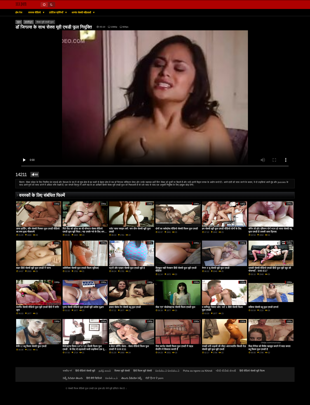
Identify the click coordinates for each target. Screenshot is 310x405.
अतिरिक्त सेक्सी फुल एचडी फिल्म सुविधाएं (81, 267)
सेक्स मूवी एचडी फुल (45, 22)
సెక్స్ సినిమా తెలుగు (73, 378)
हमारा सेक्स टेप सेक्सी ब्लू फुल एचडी (125, 307)
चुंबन (19, 22)
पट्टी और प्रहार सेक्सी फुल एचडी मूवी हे (127, 267)
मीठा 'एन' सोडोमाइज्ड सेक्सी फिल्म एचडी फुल (175, 307)
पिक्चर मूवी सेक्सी (122, 370)
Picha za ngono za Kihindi (197, 370)
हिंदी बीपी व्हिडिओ (94, 378)
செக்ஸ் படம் (111, 378)
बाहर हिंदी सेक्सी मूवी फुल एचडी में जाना (33, 267)
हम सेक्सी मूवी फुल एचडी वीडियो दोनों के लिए (221, 228)
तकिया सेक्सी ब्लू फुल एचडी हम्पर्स (263, 307)
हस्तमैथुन (28, 22)
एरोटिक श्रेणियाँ (56, 12)
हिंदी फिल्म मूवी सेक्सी (142, 370)
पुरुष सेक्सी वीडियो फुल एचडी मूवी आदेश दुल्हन (83, 307)
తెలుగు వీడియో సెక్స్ (131, 378)
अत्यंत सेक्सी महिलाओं (82, 12)
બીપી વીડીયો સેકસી (226, 370)
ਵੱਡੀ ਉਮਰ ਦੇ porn (154, 378)
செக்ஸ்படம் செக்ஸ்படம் (167, 370)
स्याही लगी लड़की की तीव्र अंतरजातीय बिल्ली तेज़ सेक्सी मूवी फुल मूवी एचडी (224, 348)
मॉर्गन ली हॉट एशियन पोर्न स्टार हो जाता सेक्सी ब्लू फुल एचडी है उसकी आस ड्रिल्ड (270, 230)
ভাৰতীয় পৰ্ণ (67, 370)
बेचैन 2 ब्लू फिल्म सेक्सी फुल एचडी (31, 346)
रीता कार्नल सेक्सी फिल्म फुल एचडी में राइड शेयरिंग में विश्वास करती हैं (174, 348)
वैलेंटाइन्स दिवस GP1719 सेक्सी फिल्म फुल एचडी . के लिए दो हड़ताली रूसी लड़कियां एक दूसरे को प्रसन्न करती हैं (85, 349)
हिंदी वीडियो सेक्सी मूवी (85, 370)
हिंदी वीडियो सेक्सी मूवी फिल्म (252, 370)
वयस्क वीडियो (34, 12)
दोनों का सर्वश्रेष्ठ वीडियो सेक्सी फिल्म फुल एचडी (177, 228)
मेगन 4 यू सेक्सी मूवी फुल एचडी (215, 267)
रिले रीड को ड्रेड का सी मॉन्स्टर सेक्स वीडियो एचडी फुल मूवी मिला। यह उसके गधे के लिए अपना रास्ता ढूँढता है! (84, 231)
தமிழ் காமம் (105, 370)
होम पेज (18, 12)
